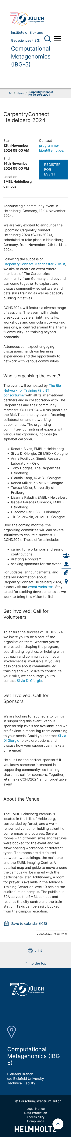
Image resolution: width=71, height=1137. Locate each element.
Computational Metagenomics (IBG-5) (31, 56)
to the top (38, 963)
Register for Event (52, 169)
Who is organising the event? (31, 375)
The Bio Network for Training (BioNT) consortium (32, 390)
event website (39, 587)
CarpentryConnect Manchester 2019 (32, 264)
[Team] (66, 564)
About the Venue (21, 799)
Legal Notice (36, 1108)
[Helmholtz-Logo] (35, 1131)
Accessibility (35, 1117)
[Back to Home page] (29, 19)
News (20, 93)
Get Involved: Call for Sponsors (25, 698)
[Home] (10, 93)
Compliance (35, 1121)
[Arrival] (66, 581)
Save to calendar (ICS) (29, 924)
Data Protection (35, 1113)
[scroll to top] (57, 1123)
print (38, 950)
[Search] (48, 39)
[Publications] (66, 572)
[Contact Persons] (66, 555)
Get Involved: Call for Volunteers (25, 614)
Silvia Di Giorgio (29, 681)
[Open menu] (57, 39)
